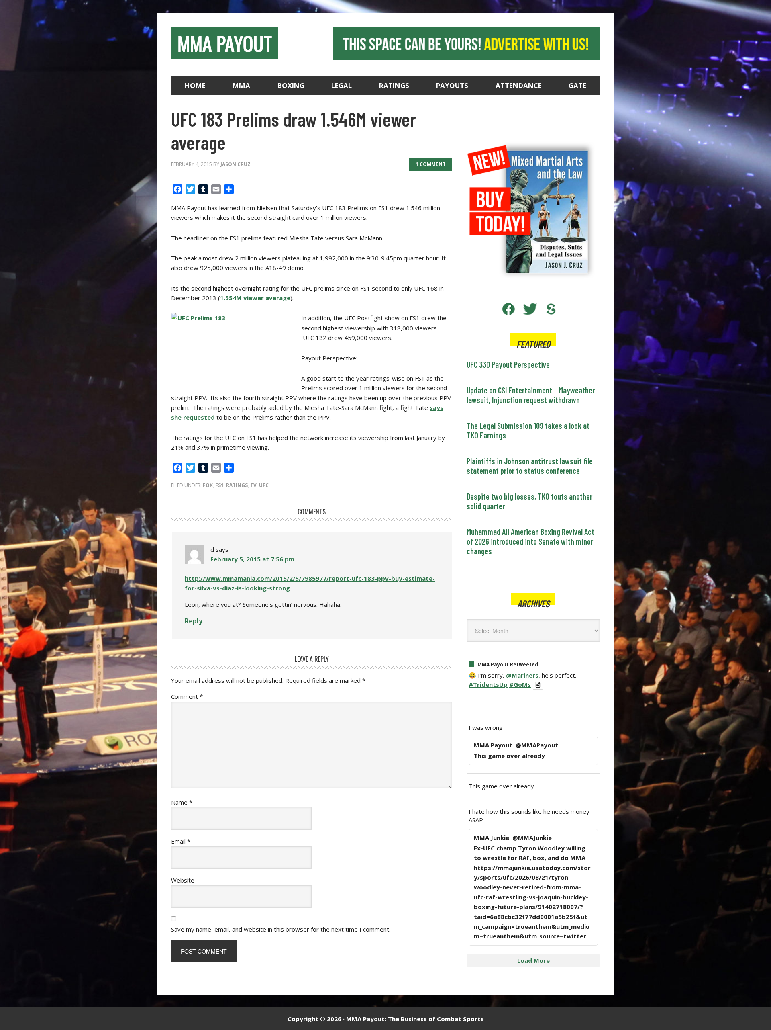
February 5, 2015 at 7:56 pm (252, 559)
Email (180, 841)
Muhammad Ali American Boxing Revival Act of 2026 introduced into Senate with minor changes (530, 541)
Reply (193, 620)
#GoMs (520, 684)
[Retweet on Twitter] (471, 664)
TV (253, 485)
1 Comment (431, 164)
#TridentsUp (488, 684)
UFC (264, 485)
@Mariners (522, 675)
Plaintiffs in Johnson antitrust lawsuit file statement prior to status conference (530, 465)
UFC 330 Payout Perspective (508, 364)
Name (181, 802)
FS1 (219, 485)
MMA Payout (224, 43)
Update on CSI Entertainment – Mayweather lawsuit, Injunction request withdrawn (531, 395)
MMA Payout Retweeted (507, 664)
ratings (237, 485)
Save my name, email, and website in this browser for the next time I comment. (280, 929)
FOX (208, 485)
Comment (187, 696)
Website (182, 880)
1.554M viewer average (255, 298)
